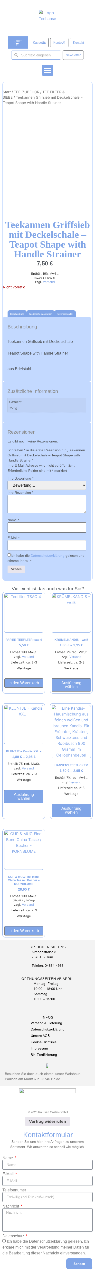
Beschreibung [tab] (17, 314)
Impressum (39, 1048)
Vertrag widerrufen (47, 1121)
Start (7, 92)
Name (13, 520)
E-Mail (13, 537)
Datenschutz (13, 1236)
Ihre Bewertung (20, 478)
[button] (47, 70)
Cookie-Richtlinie (44, 1042)
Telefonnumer (14, 1190)
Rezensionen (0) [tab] (65, 314)
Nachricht (11, 1206)
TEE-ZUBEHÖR (26, 92)
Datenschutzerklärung (48, 555)
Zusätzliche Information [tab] (40, 314)
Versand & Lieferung (46, 1023)
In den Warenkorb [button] (24, 683)
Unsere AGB (40, 1036)
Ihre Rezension (20, 492)
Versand (49, 282)
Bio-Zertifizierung (44, 1055)
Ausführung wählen (71, 685)
